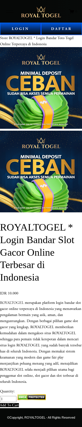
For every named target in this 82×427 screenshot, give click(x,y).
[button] (9, 405)
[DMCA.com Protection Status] (31, 399)
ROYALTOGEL (12, 302)
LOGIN (20, 29)
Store (4, 38)
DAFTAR (61, 29)
